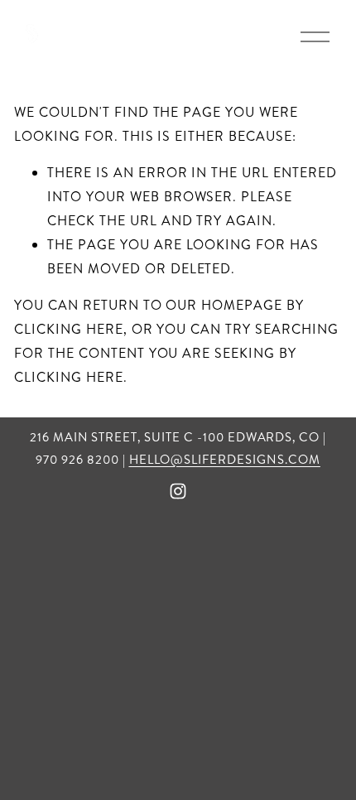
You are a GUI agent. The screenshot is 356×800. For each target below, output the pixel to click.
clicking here (68, 329)
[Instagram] (178, 491)
